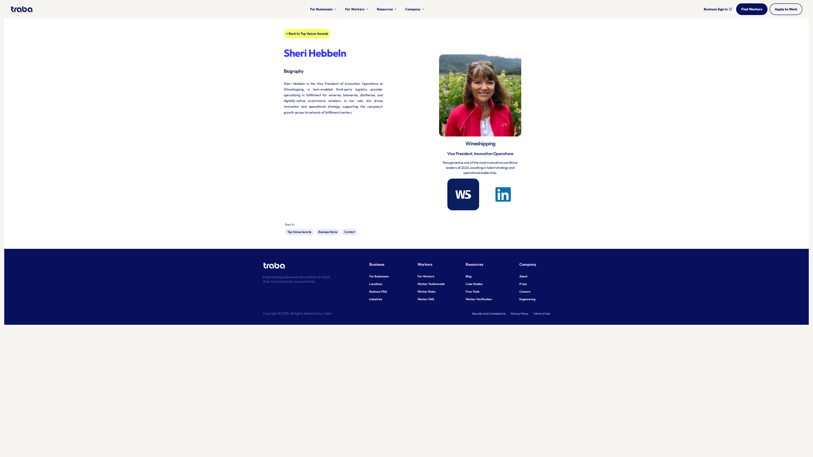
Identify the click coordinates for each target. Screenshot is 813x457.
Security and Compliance (489, 313)
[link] (503, 194)
